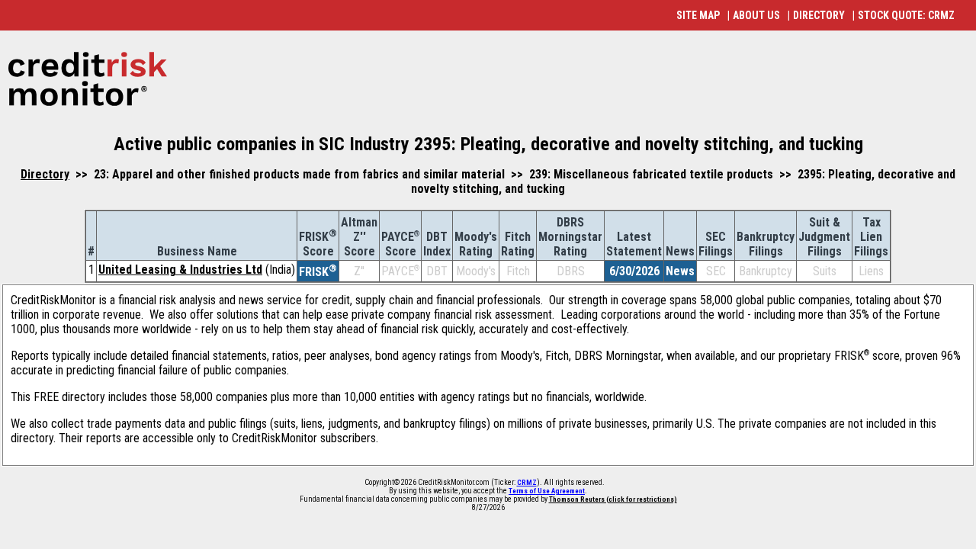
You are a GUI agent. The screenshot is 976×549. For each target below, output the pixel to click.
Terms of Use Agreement (547, 491)
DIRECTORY (819, 15)
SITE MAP (698, 15)
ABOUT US (756, 15)
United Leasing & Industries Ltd (180, 269)
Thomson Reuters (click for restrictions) (613, 499)
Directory (45, 174)
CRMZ (527, 482)
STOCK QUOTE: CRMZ (906, 15)
